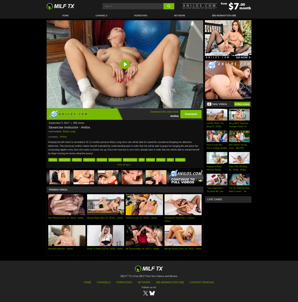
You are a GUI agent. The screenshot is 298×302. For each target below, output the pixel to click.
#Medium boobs (130, 160)
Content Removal (201, 282)
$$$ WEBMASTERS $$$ (224, 15)
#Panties (161, 160)
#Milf (141, 160)
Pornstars (140, 15)
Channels (104, 282)
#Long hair (102, 160)
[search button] (168, 6)
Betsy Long (69, 131)
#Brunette (76, 160)
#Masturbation (115, 160)
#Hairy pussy (89, 160)
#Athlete (53, 160)
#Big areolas (64, 160)
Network (179, 15)
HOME (65, 15)
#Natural (150, 160)
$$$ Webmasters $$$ (170, 282)
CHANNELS (101, 15)
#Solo (170, 160)
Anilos (63, 136)
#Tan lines (180, 160)
